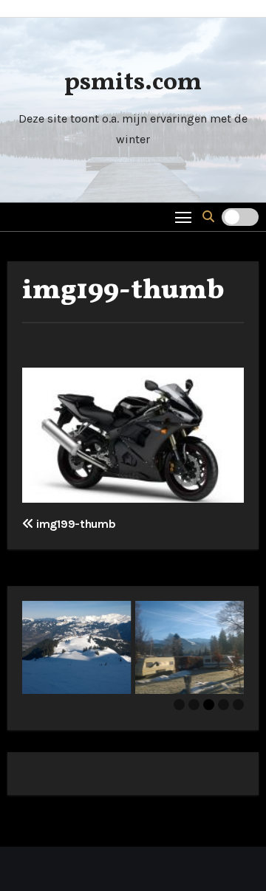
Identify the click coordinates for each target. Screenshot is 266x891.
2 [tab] (194, 704)
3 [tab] (208, 704)
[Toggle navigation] (183, 216)
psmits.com (133, 83)
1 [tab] (179, 704)
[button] (208, 217)
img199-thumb (123, 291)
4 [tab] (223, 704)
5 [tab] (238, 704)
